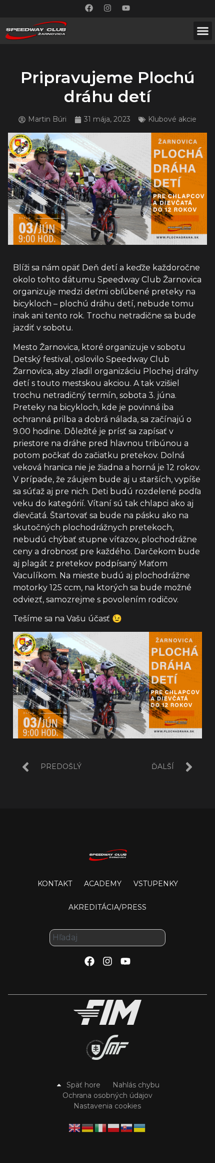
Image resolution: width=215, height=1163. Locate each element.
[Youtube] (126, 8)
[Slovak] (127, 1127)
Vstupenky (156, 883)
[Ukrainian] (140, 1127)
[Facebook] (89, 8)
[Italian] (101, 1127)
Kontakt (55, 883)
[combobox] (108, 937)
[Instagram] (108, 8)
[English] (75, 1127)
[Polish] (114, 1127)
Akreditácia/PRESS (107, 907)
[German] (88, 1127)
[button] (203, 31)
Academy (103, 883)
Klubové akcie (172, 119)
